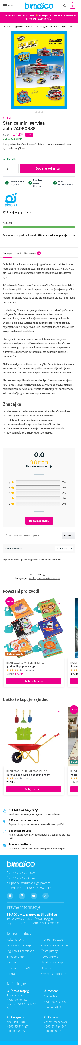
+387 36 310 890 (55, 1002)
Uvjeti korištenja (52, 962)
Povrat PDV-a (50, 956)
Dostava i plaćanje (19, 945)
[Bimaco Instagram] (22, 896)
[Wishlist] (59, 603)
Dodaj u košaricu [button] (33, 680)
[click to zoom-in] (39, 70)
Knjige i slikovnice (34, 663)
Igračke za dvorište (36, 771)
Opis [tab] (18, 252)
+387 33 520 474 (18, 1026)
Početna (7, 26)
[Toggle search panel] (65, 6)
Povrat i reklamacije (54, 945)
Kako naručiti (15, 939)
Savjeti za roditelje (53, 973)
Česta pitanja (50, 951)
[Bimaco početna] (21, 864)
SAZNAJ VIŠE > (45, 18)
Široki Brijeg (20, 991)
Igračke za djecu (23, 26)
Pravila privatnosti (19, 968)
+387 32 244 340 (55, 1026)
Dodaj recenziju (39, 521)
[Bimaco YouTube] (34, 896)
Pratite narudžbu (52, 939)
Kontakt (12, 973)
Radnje (11, 962)
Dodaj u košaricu (48, 168)
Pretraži (68, 535)
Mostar (53, 991)
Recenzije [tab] (32, 252)
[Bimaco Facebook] (10, 896)
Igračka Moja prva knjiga (20, 666)
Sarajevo (17, 1017)
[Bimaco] (11, 200)
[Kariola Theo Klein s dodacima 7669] (34, 736)
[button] (72, 6)
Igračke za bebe (14, 663)
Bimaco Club (15, 956)
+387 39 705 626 (18, 1000)
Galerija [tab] (7, 252)
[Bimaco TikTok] (45, 896)
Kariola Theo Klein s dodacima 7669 (28, 774)
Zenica (53, 1017)
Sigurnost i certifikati (20, 951)
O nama (46, 968)
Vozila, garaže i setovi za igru (51, 26)
